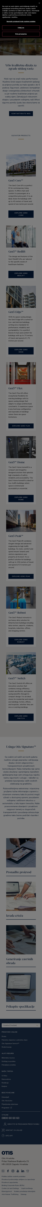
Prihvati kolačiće (21, 34)
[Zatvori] (39, 3)
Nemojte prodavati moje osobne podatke (21, 21)
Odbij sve (21, 28)
